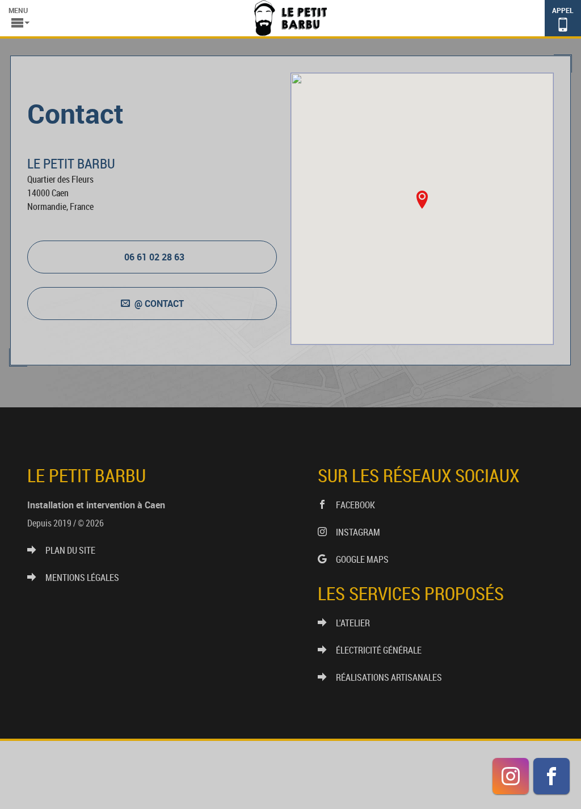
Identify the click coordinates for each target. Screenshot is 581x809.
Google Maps (362, 559)
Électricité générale (379, 650)
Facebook (355, 505)
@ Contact (159, 303)
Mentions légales (82, 577)
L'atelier (353, 623)
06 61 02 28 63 (154, 257)
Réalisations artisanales (389, 677)
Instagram (358, 532)
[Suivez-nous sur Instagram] (510, 776)
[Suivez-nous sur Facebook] (551, 776)
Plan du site (70, 550)
